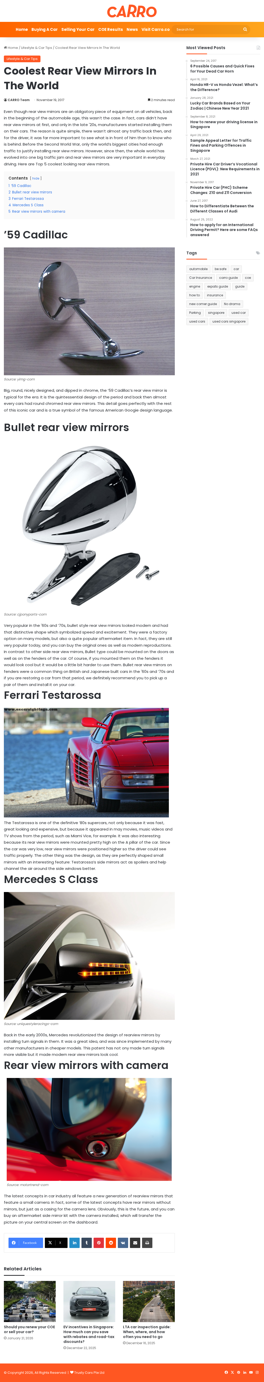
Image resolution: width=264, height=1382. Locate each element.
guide (239, 286)
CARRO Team (19, 100)
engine (194, 286)
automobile (198, 269)
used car (239, 312)
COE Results (110, 29)
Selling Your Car (78, 29)
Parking (195, 312)
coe (248, 277)
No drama (232, 304)
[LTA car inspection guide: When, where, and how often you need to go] (149, 1301)
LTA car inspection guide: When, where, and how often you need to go (147, 1331)
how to (194, 295)
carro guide (228, 277)
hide (35, 178)
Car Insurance (200, 277)
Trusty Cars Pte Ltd (89, 1372)
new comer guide (203, 304)
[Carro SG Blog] (132, 11)
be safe (220, 269)
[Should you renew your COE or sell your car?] (30, 1301)
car (236, 269)
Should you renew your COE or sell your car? (29, 1329)
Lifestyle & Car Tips (36, 47)
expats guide (217, 286)
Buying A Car (44, 29)
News (132, 29)
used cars (197, 321)
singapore (216, 312)
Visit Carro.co (156, 29)
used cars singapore (228, 321)
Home (22, 29)
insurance (215, 295)
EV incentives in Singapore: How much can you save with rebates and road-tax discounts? (88, 1334)
